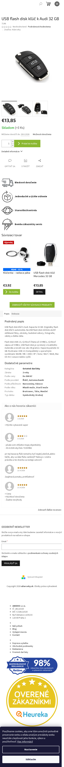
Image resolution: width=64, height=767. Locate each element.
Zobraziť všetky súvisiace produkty (32, 304)
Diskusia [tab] (15, 313)
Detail (39, 291)
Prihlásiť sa (10, 563)
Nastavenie (30, 749)
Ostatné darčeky (31, 368)
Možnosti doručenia (42, 134)
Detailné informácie (11, 151)
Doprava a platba (20, 643)
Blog (14, 629)
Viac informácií (25, 741)
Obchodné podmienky (22, 646)
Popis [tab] (6, 313)
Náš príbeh (17, 626)
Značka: (12, 29)
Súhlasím (31, 759)
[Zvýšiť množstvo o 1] (12, 142)
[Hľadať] (41, 4)
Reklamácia (17, 649)
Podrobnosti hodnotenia (39, 26)
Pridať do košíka (29, 143)
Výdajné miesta (19, 632)
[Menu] (57, 4)
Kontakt (16, 635)
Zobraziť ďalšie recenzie (49, 509)
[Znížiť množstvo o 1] (12, 145)
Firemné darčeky (20, 652)
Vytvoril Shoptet (35, 577)
